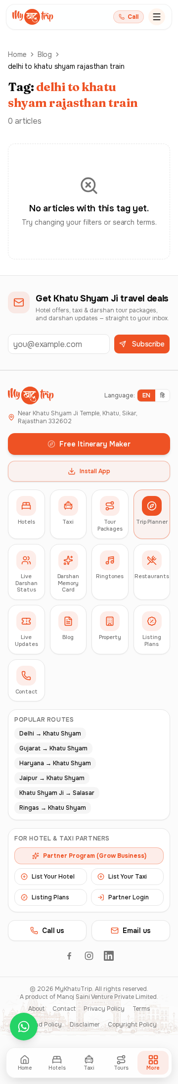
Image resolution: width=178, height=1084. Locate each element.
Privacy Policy (104, 1009)
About (36, 1009)
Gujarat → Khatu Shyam (53, 748)
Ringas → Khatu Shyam (52, 808)
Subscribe (148, 344)
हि (162, 395)
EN (146, 395)
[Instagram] (89, 956)
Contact (64, 1009)
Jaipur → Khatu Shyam (52, 778)
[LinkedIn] (109, 956)
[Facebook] (69, 956)
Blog (45, 54)
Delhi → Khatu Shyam (50, 734)
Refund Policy (42, 1025)
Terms (141, 1009)
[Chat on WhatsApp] (24, 1026)
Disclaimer (85, 1025)
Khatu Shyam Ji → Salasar (56, 793)
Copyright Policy (132, 1025)
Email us (136, 930)
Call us (53, 930)
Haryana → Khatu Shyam (55, 763)
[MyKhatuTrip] (32, 17)
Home (17, 54)
